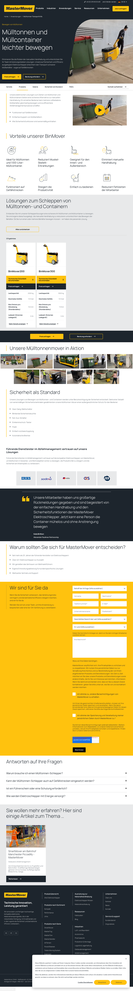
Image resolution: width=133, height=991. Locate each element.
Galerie (35, 87)
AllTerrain (47, 943)
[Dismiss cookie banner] (126, 959)
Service (78, 8)
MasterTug (48, 931)
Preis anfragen (13, 286)
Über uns (108, 898)
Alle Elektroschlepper (52, 898)
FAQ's (71, 87)
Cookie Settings (8, 989)
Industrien (51, 8)
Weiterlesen (13, 879)
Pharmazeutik (80, 938)
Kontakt (108, 909)
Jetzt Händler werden (109, 2)
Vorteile (9, 87)
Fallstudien (79, 915)
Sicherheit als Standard (54, 87)
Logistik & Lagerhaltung (83, 945)
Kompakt (47, 909)
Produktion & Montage (83, 942)
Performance (49, 913)
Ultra (46, 916)
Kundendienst (110, 920)
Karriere (108, 901)
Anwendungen (65, 8)
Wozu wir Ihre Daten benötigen (85, 661)
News (107, 905)
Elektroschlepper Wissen (84, 900)
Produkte (40, 8)
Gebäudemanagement (83, 949)
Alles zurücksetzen (23, 229)
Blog (76, 919)
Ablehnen (119, 982)
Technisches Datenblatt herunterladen (17, 280)
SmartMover (48, 928)
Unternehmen (103, 8)
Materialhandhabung (82, 904)
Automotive (79, 934)
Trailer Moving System (52, 950)
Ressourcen (89, 8)
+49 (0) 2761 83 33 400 (93, 2)
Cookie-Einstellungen (85, 982)
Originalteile (109, 924)
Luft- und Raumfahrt (82, 930)
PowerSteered (49, 947)
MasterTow (48, 935)
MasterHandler (49, 939)
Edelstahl (47, 954)
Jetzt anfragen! (121, 9)
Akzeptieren (102, 982)
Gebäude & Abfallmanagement (19, 862)
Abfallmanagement (82, 953)
